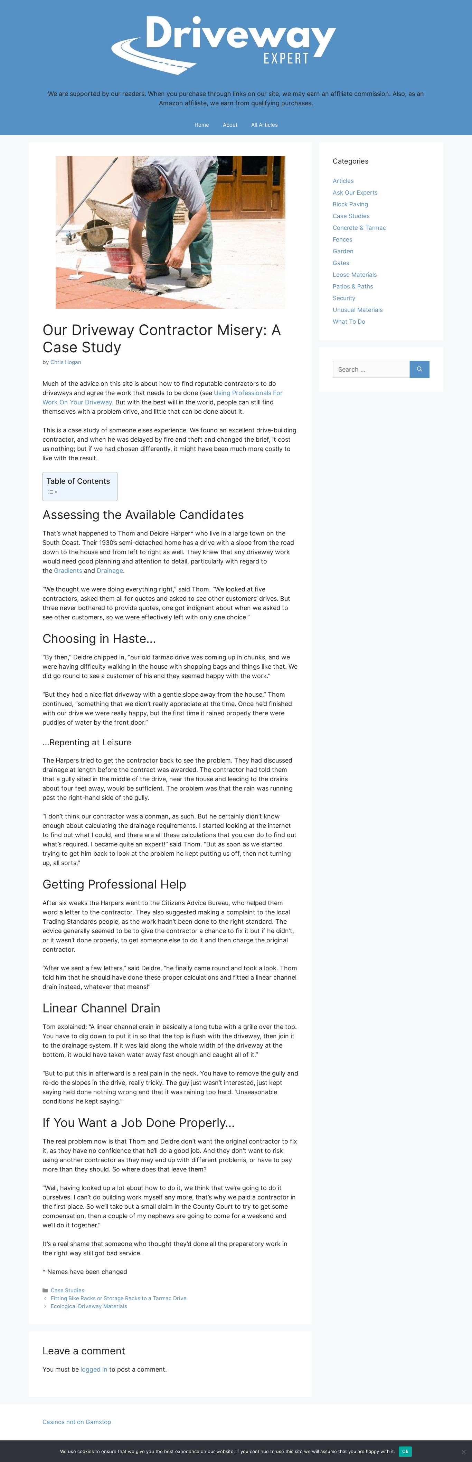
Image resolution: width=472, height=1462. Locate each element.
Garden (343, 251)
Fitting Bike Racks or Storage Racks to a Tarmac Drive (119, 1298)
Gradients (68, 570)
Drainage (110, 570)
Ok (405, 1451)
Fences (342, 239)
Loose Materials (355, 274)
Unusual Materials (358, 309)
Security (344, 298)
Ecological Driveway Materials (89, 1306)
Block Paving (350, 204)
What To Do (349, 321)
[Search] (419, 369)
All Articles (264, 124)
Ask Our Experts (355, 192)
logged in (94, 1369)
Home (202, 124)
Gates (341, 262)
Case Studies (67, 1290)
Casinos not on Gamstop (77, 1422)
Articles (343, 180)
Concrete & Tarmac (359, 227)
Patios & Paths (353, 286)
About (230, 124)
